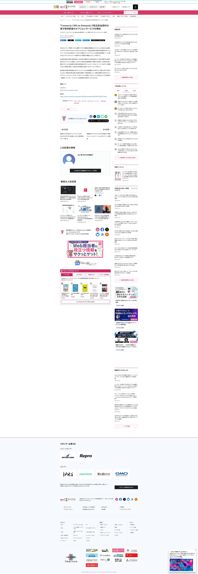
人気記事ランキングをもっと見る (127, 157)
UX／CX (75, 535)
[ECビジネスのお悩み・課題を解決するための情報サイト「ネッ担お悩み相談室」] (92, 566)
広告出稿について (126, 7)
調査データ (103, 527)
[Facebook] (102, 229)
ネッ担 (76, 234)
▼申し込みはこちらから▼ (176, 558)
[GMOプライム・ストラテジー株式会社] (121, 474)
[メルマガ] (98, 229)
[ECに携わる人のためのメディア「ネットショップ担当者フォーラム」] (131, 556)
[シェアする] (91, 116)
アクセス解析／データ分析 (92, 16)
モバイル (88, 538)
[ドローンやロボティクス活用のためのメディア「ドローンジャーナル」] (118, 561)
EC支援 (118, 2)
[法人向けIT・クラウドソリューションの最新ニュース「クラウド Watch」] (92, 556)
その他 (88, 540)
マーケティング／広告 (70, 16)
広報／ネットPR (64, 538)
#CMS (75, 101)
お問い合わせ (104, 507)
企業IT (105, 1)
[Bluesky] (128, 499)
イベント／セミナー (119, 532)
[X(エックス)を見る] (124, 499)
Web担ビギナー (83, 7)
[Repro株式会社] (86, 456)
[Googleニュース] (102, 234)
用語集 (132, 532)
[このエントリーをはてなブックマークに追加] (98, 116)
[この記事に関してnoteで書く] (102, 116)
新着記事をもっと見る (127, 77)
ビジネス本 (79, 274)
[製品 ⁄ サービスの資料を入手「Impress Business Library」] (92, 561)
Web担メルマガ (93, 7)
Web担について (115, 7)
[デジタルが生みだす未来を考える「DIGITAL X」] (105, 561)
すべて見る (127, 426)
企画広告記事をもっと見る (127, 280)
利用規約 (122, 507)
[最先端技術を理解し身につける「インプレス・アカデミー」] (131, 561)
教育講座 (115, 2)
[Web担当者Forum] (67, 500)
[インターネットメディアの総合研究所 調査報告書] (131, 551)
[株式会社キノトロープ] (86, 474)
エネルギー (106, 2)
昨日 (118, 90)
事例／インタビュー (119, 524)
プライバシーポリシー (68, 509)
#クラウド (84, 101)
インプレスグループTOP (125, 509)
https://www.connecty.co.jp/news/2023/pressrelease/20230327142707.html (83, 96)
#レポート (97, 101)
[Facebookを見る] (120, 499)
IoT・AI (113, 1)
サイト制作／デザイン (105, 16)
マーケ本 (67, 274)
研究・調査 (123, 1)
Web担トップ (62, 20)
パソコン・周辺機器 (104, 274)
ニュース (68, 20)
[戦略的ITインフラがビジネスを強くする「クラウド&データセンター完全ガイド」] (92, 551)
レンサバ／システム (91, 535)
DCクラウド (118, 1)
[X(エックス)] (107, 229)
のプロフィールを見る (85, 170)
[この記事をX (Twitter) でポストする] (94, 116)
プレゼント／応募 (134, 530)
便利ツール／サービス (105, 532)
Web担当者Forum (67, 7)
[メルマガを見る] (116, 499)
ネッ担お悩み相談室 (84, 234)
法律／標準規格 (64, 535)
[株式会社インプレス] (71, 558)
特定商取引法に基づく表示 (88, 509)
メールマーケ (64, 540)
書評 (116, 527)
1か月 (134, 90)
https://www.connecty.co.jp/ (69, 90)
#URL (79, 101)
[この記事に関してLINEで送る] (105, 116)
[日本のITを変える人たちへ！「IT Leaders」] (105, 556)
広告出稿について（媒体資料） (89, 507)
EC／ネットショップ (78, 538)
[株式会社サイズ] (103, 474)
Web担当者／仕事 (134, 16)
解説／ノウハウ (104, 524)
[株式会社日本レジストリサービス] (68, 474)
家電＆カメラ (91, 274)
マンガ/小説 (117, 530)
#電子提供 (76, 103)
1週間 (126, 90)
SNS (82, 16)
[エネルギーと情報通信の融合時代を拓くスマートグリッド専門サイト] (118, 556)
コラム (102, 530)
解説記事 (132, 524)
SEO (62, 16)
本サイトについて (67, 507)
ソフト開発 (110, 1)
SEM (75, 540)
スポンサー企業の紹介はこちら (126, 487)
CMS (114, 16)
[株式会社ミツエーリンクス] (68, 456)
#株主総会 (103, 101)
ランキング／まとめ (105, 535)
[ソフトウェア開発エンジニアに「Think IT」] (105, 551)
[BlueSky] (98, 234)
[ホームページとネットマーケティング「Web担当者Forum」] (118, 551)
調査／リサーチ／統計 (122, 16)
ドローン (111, 2)
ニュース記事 (133, 527)
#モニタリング (91, 101)
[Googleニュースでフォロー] (132, 499)
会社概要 (103, 509)
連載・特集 (102, 7)
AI (78, 16)
